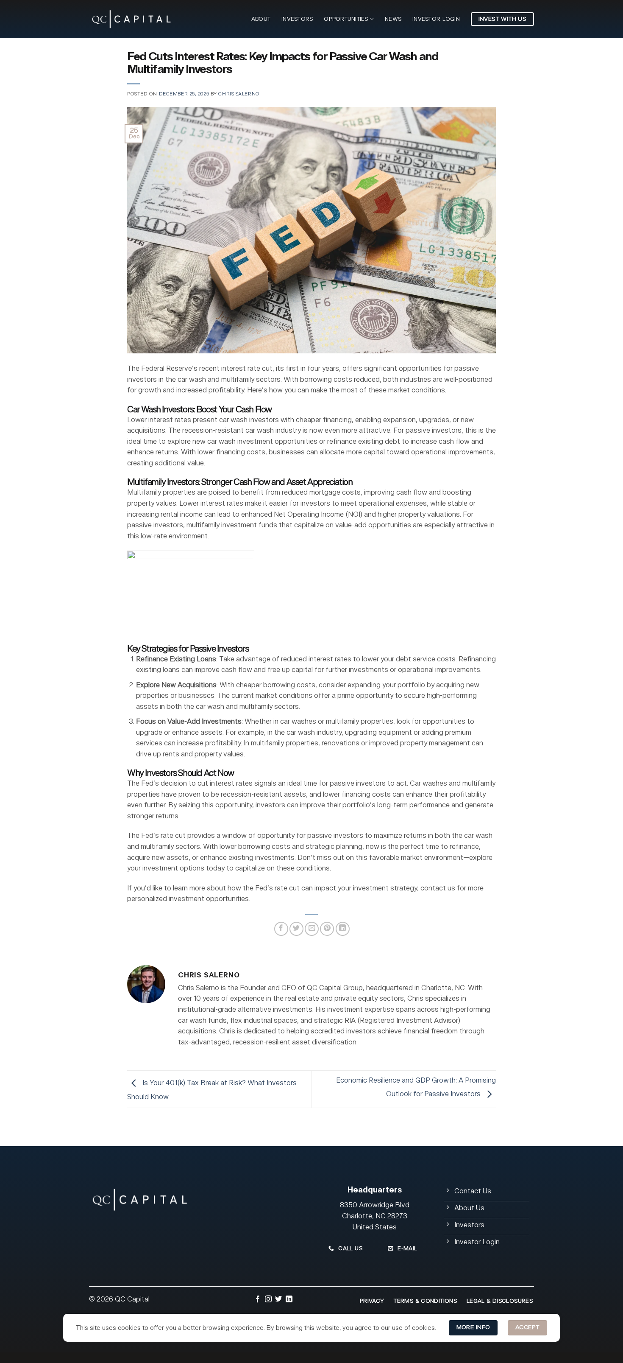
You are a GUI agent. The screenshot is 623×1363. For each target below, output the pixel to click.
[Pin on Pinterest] (327, 929)
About (260, 19)
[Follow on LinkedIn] (289, 1300)
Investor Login (436, 19)
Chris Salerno (238, 94)
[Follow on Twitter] (278, 1300)
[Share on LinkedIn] (343, 929)
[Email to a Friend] (312, 929)
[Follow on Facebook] (257, 1300)
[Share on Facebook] (281, 929)
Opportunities (346, 19)
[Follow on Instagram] (268, 1300)
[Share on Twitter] (296, 929)
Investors (297, 19)
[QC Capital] (131, 19)
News (393, 19)
